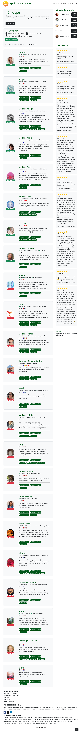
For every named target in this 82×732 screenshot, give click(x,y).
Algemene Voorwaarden (11, 695)
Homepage (10, 24)
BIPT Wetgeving (41, 727)
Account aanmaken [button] (11, 39)
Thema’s (70, 4)
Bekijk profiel (74, 14)
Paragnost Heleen (68, 61)
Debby (68, 172)
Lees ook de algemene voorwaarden (44, 723)
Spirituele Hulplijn (20, 3)
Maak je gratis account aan (16, 33)
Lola (65, 266)
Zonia (71, 76)
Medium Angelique (72, 282)
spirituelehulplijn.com (31, 718)
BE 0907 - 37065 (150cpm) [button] (28, 44)
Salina (70, 130)
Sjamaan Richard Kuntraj (70, 92)
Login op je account (35, 33)
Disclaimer (7, 699)
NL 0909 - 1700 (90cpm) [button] (12, 44)
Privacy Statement (9, 701)
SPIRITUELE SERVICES (59, 4)
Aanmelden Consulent (11, 693)
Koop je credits (12, 36)
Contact (6, 697)
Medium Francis (69, 188)
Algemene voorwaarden (63, 334)
